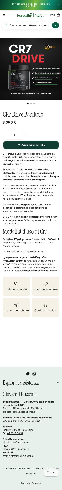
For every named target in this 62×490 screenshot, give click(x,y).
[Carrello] (58, 15)
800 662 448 (10, 420)
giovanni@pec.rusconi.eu (16, 449)
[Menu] (4, 15)
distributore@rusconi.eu (16, 442)
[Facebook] (28, 374)
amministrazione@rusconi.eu (18, 455)
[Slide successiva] (58, 5)
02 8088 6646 (25, 429)
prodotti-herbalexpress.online (19, 411)
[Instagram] (34, 374)
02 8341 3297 (10, 429)
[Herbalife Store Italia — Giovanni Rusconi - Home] (30, 15)
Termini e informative (31, 483)
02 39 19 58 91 (15, 433)
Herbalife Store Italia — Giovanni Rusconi (30, 468)
